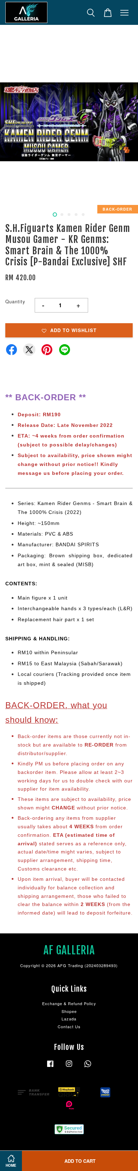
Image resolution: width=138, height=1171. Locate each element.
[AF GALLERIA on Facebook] (50, 1067)
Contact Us (69, 1026)
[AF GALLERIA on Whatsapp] (88, 1067)
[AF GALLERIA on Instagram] (69, 1067)
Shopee (69, 1011)
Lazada (69, 1018)
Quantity (15, 301)
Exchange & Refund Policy (69, 1003)
